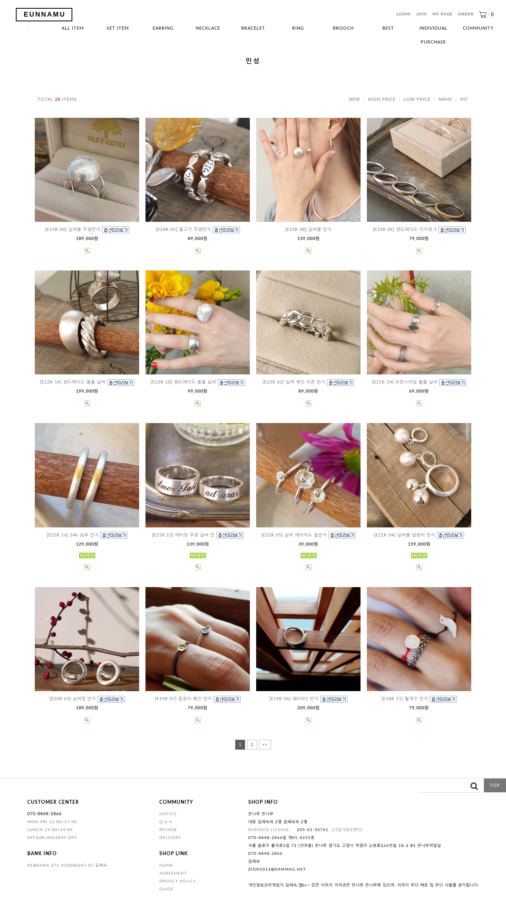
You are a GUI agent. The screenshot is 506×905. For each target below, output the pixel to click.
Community (478, 28)
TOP (495, 785)
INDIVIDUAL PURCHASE (433, 30)
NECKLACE (208, 28)
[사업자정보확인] (347, 830)
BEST (388, 28)
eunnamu (45, 14)
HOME (166, 865)
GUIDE (166, 889)
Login (403, 15)
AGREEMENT (173, 873)
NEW (354, 99)
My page (442, 15)
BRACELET (253, 28)
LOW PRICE (417, 99)
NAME (445, 99)
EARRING (163, 28)
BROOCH (343, 28)
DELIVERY (170, 838)
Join (421, 15)
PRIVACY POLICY (177, 881)
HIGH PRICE (382, 99)
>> (265, 745)
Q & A (165, 822)
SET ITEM (118, 28)
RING (298, 28)
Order (466, 15)
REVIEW (168, 830)
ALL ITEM (73, 28)
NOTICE (168, 814)
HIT (464, 99)
